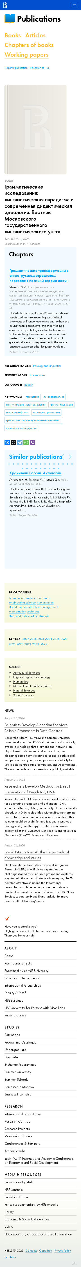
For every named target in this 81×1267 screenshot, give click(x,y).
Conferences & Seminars (22, 1143)
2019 (28, 644)
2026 (33, 639)
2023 (56, 639)
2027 (25, 639)
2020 (20, 644)
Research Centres (17, 1121)
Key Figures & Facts (18, 963)
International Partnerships (22, 985)
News (9, 710)
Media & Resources (23, 1175)
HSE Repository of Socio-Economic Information (38, 1234)
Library (9, 1212)
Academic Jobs (14, 1151)
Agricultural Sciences (26, 672)
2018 (35, 644)
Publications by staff (19, 1182)
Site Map (10, 1257)
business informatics (22, 598)
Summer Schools (16, 1079)
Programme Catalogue (20, 1042)
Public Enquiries (15, 1015)
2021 (12, 644)
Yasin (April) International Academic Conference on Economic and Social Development (38, 1160)
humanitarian (45, 602)
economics (43, 598)
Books (12, 35)
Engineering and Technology (31, 677)
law (37, 607)
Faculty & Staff (15, 993)
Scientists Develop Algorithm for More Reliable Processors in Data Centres (36, 727)
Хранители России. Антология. (35, 472)
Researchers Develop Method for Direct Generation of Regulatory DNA (37, 789)
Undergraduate (15, 1050)
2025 (41, 639)
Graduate (11, 1057)
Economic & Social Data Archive (27, 1219)
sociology (33, 611)
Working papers (26, 54)
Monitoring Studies (18, 1136)
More (43, 644)
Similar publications (35, 457)
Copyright (45, 1250)
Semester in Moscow (19, 1087)
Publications (39, 18)
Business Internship (17, 1094)
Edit (74, 1262)
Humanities (20, 681)
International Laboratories (22, 1114)
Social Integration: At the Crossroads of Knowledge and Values (36, 854)
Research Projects (17, 1129)
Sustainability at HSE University (26, 971)
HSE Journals (13, 1190)
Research (13, 1106)
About (10, 948)
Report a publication (16, 68)
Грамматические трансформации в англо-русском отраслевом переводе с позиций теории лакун (39, 275)
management (49, 607)
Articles (35, 35)
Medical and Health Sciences (32, 686)
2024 (48, 639)
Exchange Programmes (20, 1064)
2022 (64, 639)
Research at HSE (40, 68)
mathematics (17, 611)
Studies (12, 1027)
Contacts (31, 1250)
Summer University (17, 1072)
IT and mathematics (21, 607)
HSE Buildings (13, 1000)
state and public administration (29, 616)
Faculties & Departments (21, 978)
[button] (9, 464)
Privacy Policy (62, 1250)
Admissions (12, 1035)
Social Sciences (23, 695)
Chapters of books (29, 45)
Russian (28, 385)
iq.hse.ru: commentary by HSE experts (31, 1204)
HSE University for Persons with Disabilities (34, 1008)
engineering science (22, 602)
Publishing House (16, 1197)
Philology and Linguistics (47, 366)
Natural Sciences (24, 690)
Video (8, 1227)
